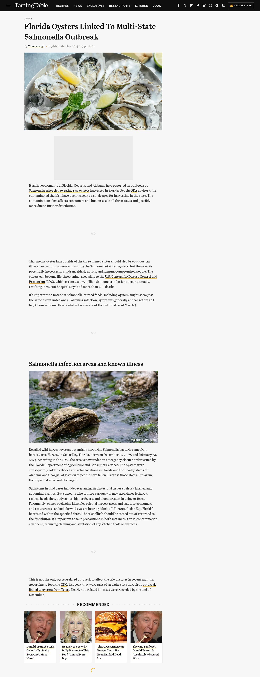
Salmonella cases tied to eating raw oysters (59, 190)
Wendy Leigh (36, 46)
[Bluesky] (204, 6)
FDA (134, 190)
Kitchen (141, 6)
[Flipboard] (191, 6)
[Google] (217, 6)
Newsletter (243, 5)
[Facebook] (178, 6)
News (77, 6)
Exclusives (96, 6)
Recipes (62, 6)
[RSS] (223, 6)
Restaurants (120, 6)
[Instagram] (210, 6)
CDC (64, 584)
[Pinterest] (198, 6)
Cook (157, 6)
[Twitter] (185, 6)
